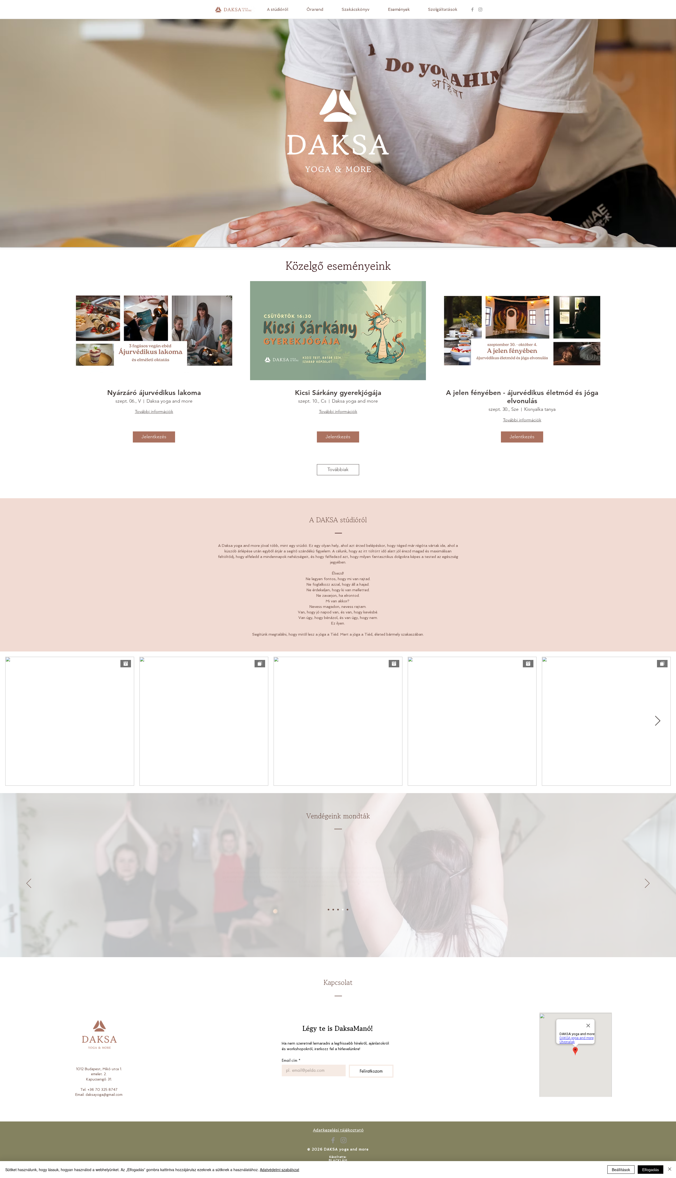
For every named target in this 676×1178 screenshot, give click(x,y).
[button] (442, 9)
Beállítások (621, 1169)
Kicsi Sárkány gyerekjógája (338, 393)
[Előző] (28, 884)
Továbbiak (338, 469)
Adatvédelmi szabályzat (279, 1169)
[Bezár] (669, 1169)
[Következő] (647, 884)
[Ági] (328, 909)
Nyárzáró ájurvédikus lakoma (154, 393)
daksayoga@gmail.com (104, 1095)
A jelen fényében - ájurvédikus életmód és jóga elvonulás (522, 397)
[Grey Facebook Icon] (472, 9)
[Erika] (333, 909)
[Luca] (343, 909)
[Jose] (347, 909)
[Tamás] (338, 909)
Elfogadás (650, 1169)
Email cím (291, 1060)
